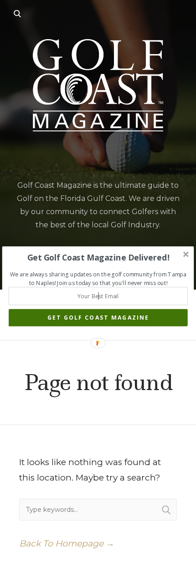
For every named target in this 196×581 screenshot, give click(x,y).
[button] (98, 257)
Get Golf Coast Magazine (98, 317)
